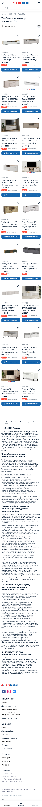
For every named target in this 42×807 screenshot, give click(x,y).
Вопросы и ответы (9, 738)
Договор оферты (8, 706)
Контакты (5, 745)
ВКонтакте (5, 761)
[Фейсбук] (3, 693)
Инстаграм (5, 758)
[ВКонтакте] (14, 693)
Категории (7, 805)
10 (34, 422)
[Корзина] (38, 3)
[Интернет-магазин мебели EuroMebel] (21, 3)
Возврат (4, 702)
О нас (3, 727)
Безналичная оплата (9, 709)
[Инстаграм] (9, 693)
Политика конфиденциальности (11, 714)
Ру (3, 799)
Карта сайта (6, 749)
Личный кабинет (8, 731)
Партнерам (6, 742)
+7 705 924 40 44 (8, 774)
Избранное (21, 805)
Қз (5, 799)
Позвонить (35, 805)
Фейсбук (5, 765)
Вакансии (5, 734)
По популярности (8, 26)
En (7, 799)
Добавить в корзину (10, 69)
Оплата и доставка (9, 718)
